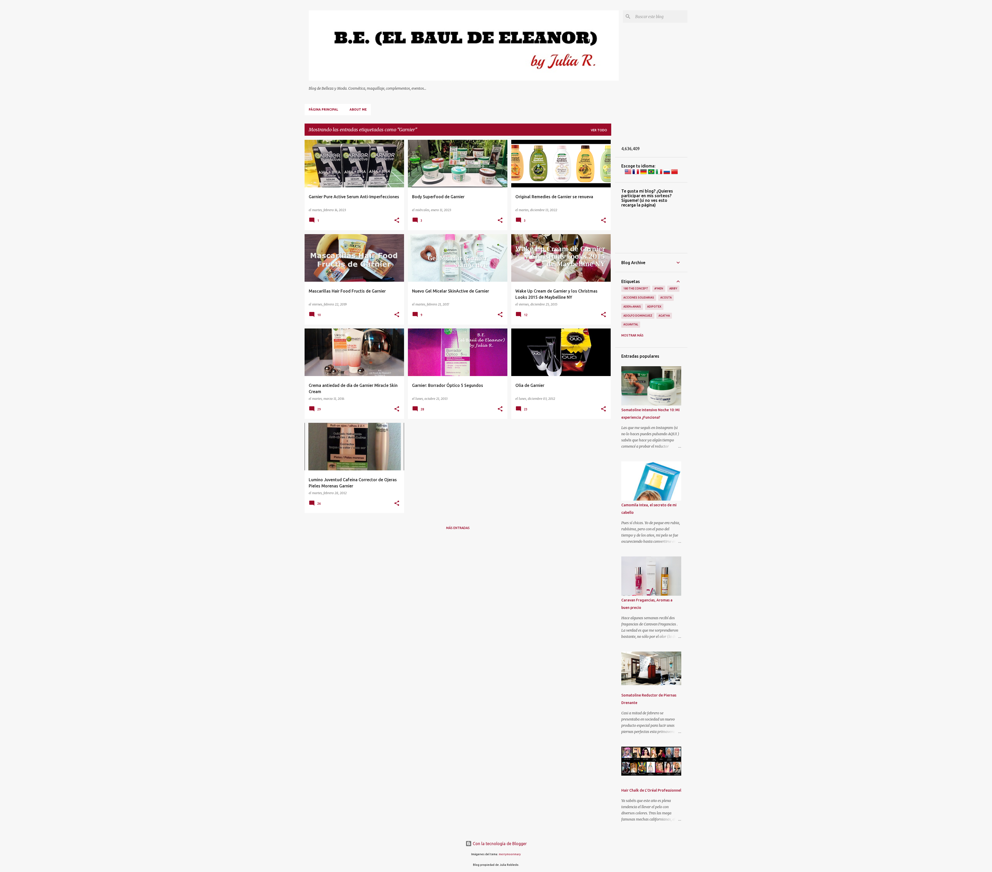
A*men (658, 288)
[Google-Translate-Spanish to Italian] (659, 173)
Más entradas (458, 528)
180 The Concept (635, 288)
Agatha (664, 315)
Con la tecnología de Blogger (499, 843)
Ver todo (599, 130)
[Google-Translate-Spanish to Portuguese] (651, 173)
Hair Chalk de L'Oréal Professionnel (651, 790)
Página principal (323, 109)
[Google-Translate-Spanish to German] (643, 173)
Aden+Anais (632, 306)
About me (358, 109)
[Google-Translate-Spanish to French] (635, 173)
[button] (397, 220)
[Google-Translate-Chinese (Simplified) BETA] (674, 173)
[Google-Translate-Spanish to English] (628, 173)
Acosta (666, 297)
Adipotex (654, 306)
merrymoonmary (510, 854)
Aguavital (630, 324)
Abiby (673, 288)
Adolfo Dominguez (637, 315)
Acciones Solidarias (638, 297)
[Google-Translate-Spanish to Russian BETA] (666, 173)
